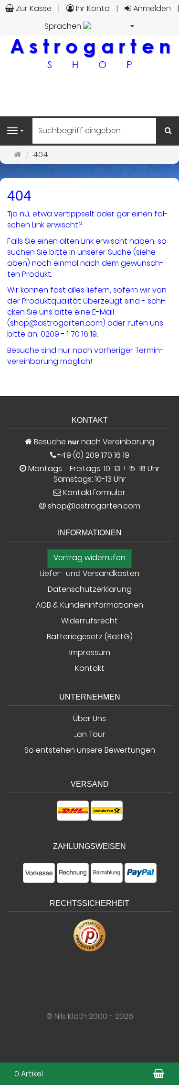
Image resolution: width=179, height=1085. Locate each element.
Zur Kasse (33, 8)
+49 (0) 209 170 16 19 (92, 455)
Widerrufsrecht (89, 621)
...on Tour (89, 734)
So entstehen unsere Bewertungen (89, 750)
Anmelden (151, 8)
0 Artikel (28, 1073)
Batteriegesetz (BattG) (90, 637)
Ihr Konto (92, 8)
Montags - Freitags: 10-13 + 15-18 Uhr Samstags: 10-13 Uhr (93, 474)
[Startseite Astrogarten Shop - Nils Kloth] (90, 52)
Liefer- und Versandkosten (89, 573)
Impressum (89, 652)
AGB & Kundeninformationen (89, 605)
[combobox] (90, 26)
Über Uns (89, 718)
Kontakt (90, 668)
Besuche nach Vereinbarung (93, 442)
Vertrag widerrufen (89, 558)
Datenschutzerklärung (90, 589)
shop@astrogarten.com (94, 506)
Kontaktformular (93, 492)
